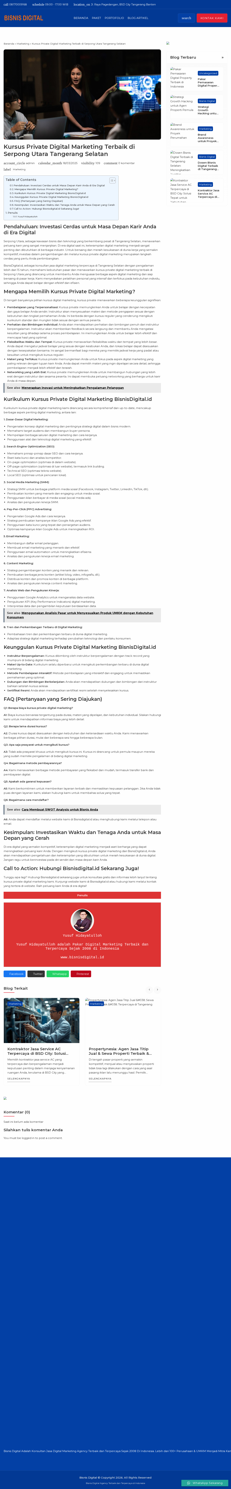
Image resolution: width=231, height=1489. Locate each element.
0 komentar (126, 163)
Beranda (81, 18)
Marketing (19, 169)
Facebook (16, 974)
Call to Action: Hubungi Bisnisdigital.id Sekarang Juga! (46, 208)
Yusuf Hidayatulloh (28, 216)
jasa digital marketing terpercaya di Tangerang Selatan (87, 265)
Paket (96, 18)
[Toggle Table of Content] (111, 180)
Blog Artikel (138, 18)
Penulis (13, 212)
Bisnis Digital (207, 101)
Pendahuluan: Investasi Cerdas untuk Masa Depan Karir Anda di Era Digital (59, 185)
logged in (28, 1138)
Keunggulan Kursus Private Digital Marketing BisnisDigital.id (51, 196)
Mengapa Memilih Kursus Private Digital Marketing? (46, 189)
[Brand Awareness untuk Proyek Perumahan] (182, 135)
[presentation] (149, 990)
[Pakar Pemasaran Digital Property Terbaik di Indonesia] (182, 79)
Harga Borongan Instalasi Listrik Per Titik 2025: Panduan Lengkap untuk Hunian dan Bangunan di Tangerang (122, 1056)
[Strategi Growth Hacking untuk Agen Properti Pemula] (182, 107)
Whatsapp (59, 974)
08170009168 (15, 4)
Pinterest (83, 974)
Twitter (38, 974)
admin (30, 163)
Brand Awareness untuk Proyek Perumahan (207, 139)
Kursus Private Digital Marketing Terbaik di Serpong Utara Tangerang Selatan (69, 150)
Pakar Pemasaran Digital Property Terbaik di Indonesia (209, 85)
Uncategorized (208, 73)
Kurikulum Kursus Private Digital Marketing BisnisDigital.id (50, 193)
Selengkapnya (18, 1078)
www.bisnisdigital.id (82, 957)
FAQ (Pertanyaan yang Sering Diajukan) (38, 200)
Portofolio (114, 18)
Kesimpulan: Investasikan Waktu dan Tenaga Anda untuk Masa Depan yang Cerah (64, 204)
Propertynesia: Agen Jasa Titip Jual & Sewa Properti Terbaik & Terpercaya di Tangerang (37, 1053)
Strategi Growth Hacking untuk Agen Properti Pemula (208, 113)
